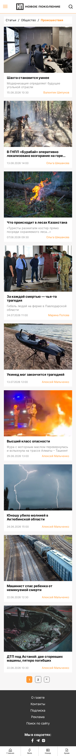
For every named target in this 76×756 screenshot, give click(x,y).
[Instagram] (43, 741)
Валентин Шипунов (56, 92)
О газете (38, 697)
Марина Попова (58, 315)
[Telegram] (38, 741)
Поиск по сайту (38, 723)
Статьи (11, 20)
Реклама (38, 717)
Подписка (37, 710)
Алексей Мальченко (55, 382)
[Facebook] (32, 741)
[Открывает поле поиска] (70, 6)
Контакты (38, 704)
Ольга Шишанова (57, 163)
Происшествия (52, 20)
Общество (28, 20)
